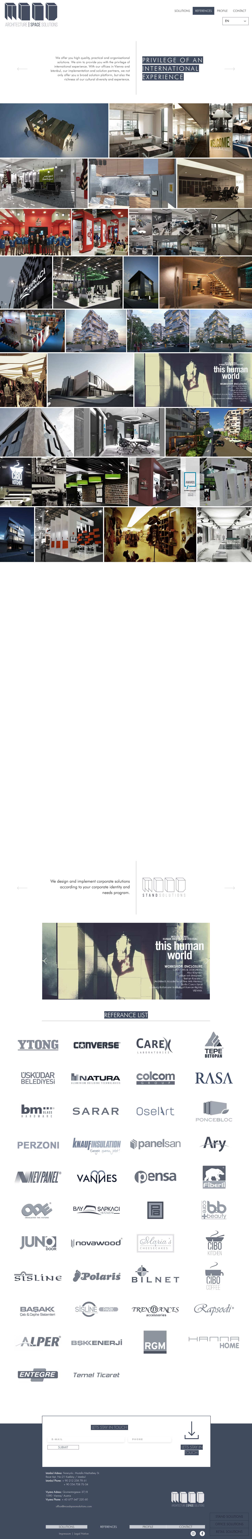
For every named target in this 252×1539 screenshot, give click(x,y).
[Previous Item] (45, 961)
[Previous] (22, 69)
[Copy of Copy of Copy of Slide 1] (130, 95)
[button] (229, 1524)
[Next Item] (207, 961)
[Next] (230, 69)
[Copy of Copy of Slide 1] (127, 94)
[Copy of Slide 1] (124, 94)
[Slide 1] (121, 94)
